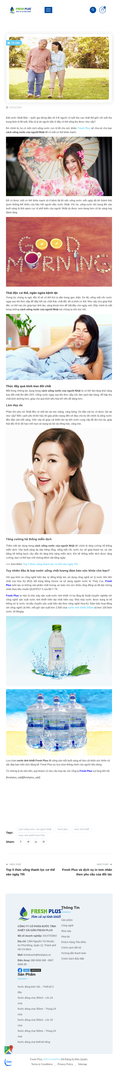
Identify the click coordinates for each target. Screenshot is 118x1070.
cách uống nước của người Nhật (34, 829)
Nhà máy (66, 931)
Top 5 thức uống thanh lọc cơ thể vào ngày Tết (50, 564)
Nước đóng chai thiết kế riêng (34, 1042)
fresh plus (63, 829)
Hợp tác (65, 936)
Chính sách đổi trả (71, 947)
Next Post (103, 864)
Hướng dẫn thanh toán (73, 953)
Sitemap (82, 1064)
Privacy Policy (65, 1064)
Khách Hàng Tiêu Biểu (73, 942)
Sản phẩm (67, 920)
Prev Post (15, 864)
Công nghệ (67, 925)
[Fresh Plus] (20, 10)
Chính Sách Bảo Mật (72, 958)
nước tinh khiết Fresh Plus (31, 835)
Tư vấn (15, 43)
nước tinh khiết (81, 829)
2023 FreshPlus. (52, 1059)
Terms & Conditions (42, 1064)
